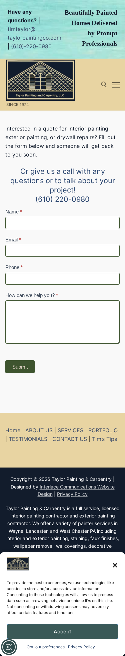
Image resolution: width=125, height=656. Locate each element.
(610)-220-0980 (31, 46)
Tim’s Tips (104, 439)
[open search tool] (104, 85)
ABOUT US (39, 430)
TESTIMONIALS (28, 439)
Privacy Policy (81, 646)
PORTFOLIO (103, 430)
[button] (115, 565)
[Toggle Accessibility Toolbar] (9, 647)
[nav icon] (116, 85)
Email (13, 239)
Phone (14, 267)
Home (12, 430)
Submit (20, 367)
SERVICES (70, 430)
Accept (62, 631)
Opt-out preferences (46, 646)
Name (13, 211)
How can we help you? (31, 295)
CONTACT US (69, 439)
